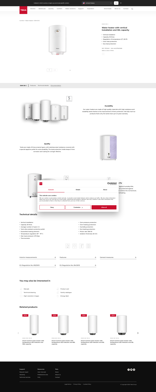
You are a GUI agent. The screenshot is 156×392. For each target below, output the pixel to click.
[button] (97, 3)
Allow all (104, 207)
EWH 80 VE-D (56, 338)
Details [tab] (78, 189)
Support (81, 8)
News (57, 372)
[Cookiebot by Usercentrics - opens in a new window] (109, 183)
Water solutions (70, 8)
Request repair (24, 372)
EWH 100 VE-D (27, 338)
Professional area (43, 374)
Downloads (107, 8)
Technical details (43, 85)
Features (33, 85)
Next (70, 70)
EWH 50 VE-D (85, 338)
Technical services (25, 377)
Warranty (22, 374)
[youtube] (131, 370)
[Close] (120, 3)
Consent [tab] (51, 189)
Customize (77, 207)
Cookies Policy (87, 384)
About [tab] (105, 189)
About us (117, 8)
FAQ (39, 377)
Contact (125, 8)
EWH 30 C (23, 85)
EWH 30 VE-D (114, 338)
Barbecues (42, 8)
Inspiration (90, 8)
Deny (52, 207)
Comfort (59, 8)
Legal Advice (67, 384)
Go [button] (116, 3)
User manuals (42, 372)
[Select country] (135, 9)
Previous (18, 333)
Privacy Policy (77, 384)
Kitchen (32, 8)
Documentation (56, 85)
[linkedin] (134, 370)
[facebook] (128, 370)
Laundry (51, 8)
